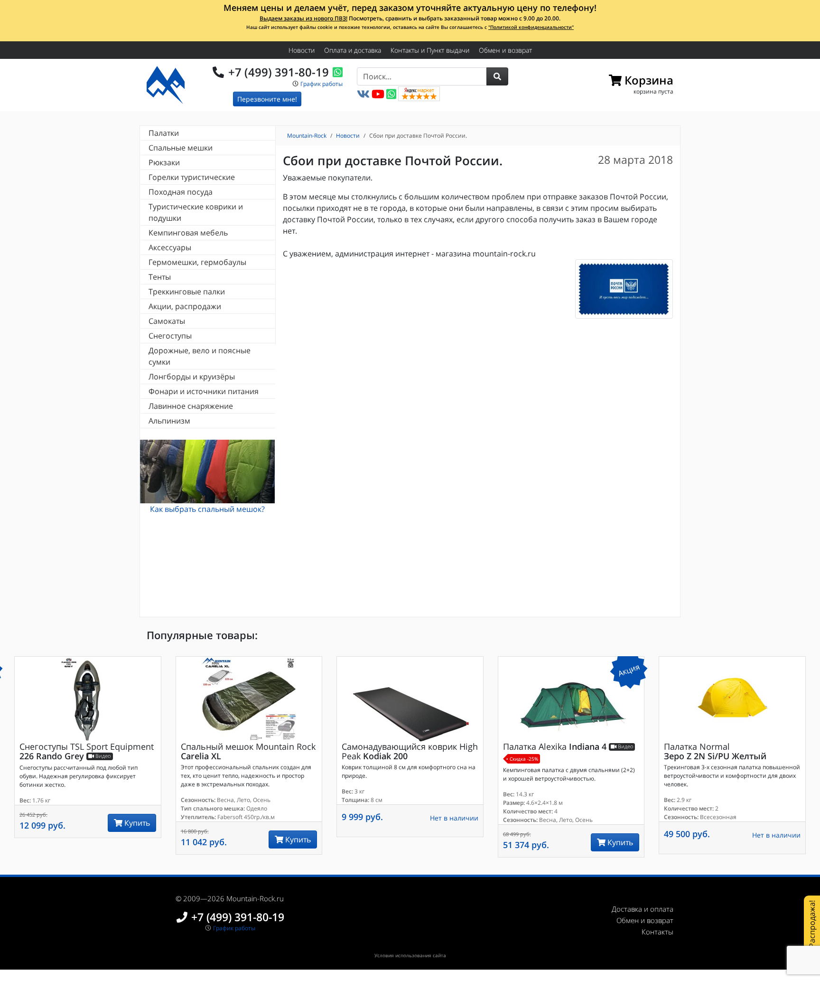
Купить (136, 823)
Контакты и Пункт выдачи (430, 50)
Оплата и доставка (352, 50)
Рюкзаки (164, 162)
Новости (302, 50)
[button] (497, 76)
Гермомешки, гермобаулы (197, 262)
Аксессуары (170, 247)
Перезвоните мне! (267, 99)
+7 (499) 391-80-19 (278, 72)
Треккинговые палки (187, 291)
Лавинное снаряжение (191, 406)
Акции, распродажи (185, 306)
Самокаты (167, 321)
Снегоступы (170, 335)
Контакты (657, 931)
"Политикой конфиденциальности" (531, 27)
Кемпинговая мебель (188, 232)
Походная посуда (181, 192)
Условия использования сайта (410, 955)
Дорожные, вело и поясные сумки (200, 356)
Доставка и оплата (642, 909)
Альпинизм (169, 420)
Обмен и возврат (505, 50)
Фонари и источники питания (204, 391)
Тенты (160, 277)
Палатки (164, 133)
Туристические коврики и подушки (196, 212)
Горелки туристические (192, 177)
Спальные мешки (181, 147)
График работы (321, 84)
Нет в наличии (454, 817)
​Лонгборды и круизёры (192, 376)
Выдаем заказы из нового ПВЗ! (303, 18)
